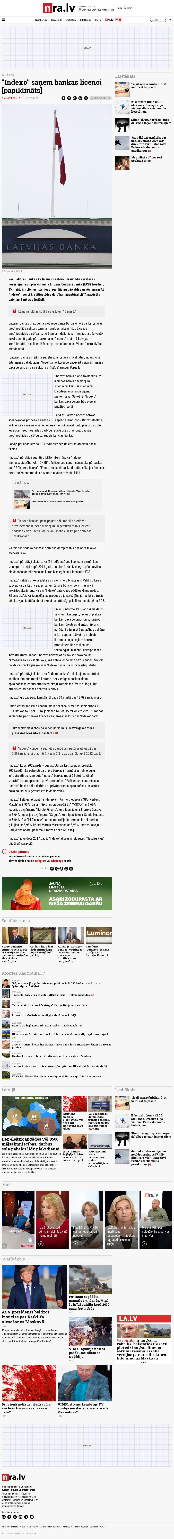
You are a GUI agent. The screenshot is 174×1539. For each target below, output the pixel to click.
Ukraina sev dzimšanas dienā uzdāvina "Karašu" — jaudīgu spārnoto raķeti (60, 1034)
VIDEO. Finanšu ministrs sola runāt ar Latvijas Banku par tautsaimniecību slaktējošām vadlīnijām (15, 954)
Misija (22, 1527)
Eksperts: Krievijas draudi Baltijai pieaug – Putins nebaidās (51, 995)
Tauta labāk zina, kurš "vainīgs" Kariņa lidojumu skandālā (49, 1005)
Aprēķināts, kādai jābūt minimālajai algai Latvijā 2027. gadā (42, 951)
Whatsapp (57, 861)
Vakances (94, 1527)
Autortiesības (68, 1527)
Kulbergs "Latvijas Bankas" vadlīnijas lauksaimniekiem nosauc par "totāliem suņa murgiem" (70, 954)
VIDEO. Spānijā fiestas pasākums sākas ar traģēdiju (87, 1353)
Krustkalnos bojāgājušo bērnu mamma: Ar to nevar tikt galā (73, 1156)
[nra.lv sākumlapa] (59, 8)
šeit (55, 733)
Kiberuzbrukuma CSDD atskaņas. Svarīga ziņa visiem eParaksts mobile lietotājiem (148, 106)
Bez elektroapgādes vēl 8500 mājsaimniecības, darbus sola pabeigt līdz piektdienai (31, 1144)
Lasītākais (125, 76)
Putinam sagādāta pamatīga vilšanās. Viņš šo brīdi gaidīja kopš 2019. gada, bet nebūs (61, 492)
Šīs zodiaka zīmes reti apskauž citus (146, 159)
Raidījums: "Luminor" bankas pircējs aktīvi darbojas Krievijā (97, 951)
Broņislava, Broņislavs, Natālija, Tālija (96, 10)
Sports (97, 20)
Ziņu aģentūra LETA (11, 98)
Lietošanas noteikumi (52, 1527)
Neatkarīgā (41, 20)
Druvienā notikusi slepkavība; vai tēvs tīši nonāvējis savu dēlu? (73, 1121)
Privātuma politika (34, 1527)
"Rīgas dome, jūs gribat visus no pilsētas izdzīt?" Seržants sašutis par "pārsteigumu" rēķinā (57, 985)
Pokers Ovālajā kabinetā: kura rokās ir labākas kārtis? (47, 1025)
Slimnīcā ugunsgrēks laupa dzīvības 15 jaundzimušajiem (151, 121)
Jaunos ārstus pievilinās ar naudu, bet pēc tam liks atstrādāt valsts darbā (59, 1066)
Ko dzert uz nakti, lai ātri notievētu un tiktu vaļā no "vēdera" (52, 1056)
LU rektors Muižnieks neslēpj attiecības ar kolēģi (44, 1015)
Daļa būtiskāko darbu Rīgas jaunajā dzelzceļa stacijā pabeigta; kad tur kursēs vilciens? (99, 1121)
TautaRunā (71, 20)
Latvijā (10, 74)
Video (8, 1184)
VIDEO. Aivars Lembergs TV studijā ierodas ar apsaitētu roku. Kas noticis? (84, 1408)
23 (92, 995)
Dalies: (44, 868)
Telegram (40, 861)
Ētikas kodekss (81, 1527)
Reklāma (14, 1527)
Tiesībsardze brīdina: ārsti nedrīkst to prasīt (57, 501)
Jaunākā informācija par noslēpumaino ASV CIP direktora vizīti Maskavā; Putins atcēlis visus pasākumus (149, 144)
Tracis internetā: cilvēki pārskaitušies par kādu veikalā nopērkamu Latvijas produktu (61, 1046)
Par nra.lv (6, 1527)
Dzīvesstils (56, 20)
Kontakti (103, 1527)
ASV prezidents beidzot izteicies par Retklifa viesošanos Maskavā (25, 1317)
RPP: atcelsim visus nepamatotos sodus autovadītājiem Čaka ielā (98, 1159)
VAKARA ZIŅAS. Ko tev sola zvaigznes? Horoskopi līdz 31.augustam (56, 1076)
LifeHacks (85, 20)
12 (14, 1037)
